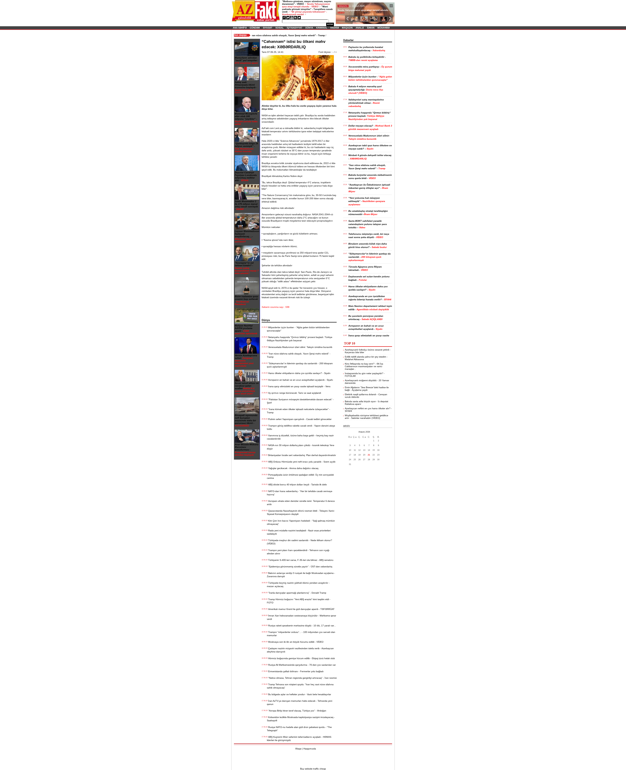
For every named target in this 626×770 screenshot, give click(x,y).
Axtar (330, 24)
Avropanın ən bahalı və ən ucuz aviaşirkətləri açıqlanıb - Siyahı (300, 380)
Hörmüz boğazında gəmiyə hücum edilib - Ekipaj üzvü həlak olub (301, 658)
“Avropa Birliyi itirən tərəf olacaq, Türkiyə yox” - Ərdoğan (296, 710)
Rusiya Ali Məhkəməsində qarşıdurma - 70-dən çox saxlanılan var (301, 665)
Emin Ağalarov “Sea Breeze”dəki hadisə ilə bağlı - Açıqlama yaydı (367, 388)
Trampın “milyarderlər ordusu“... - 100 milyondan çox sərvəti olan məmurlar (301, 634)
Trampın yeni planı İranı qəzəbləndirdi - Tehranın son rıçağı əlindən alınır (298, 552)
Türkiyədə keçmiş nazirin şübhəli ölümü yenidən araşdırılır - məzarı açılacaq (298, 584)
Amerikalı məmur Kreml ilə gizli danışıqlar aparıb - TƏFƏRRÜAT (301, 609)
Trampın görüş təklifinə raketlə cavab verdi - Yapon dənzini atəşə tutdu (301, 427)
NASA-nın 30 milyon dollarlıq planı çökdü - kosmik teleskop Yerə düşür (300, 447)
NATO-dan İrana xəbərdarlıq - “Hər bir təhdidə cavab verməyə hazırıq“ (299, 493)
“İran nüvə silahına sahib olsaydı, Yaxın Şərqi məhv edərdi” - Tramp (298, 355)
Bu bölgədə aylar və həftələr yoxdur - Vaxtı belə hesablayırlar (299, 694)
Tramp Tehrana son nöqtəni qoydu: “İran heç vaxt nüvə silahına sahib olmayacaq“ (300, 686)
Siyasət (267, 27)
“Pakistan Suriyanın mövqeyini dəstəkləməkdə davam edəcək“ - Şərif (300, 401)
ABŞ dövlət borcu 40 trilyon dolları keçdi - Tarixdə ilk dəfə (297, 484)
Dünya (309, 27)
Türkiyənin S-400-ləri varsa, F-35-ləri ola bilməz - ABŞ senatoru (300, 560)
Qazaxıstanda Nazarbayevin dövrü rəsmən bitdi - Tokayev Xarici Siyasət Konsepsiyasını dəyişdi (300, 512)
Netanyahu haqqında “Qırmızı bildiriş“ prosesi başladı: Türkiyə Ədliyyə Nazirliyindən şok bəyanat (299, 339)
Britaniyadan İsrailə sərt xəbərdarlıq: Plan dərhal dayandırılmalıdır (301, 455)
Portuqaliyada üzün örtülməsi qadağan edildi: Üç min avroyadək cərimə (300, 476)
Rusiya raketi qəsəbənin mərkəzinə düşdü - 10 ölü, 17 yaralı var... (301, 625)
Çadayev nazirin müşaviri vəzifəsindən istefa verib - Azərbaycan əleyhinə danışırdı (300, 650)
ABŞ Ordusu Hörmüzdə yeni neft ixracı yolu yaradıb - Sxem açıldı (301, 461)
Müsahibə (383, 27)
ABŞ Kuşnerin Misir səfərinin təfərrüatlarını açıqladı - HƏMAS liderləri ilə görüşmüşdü (299, 738)
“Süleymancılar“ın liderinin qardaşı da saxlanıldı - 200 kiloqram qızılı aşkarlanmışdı (300, 365)
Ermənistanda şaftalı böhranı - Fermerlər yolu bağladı (295, 671)
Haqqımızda (309, 748)
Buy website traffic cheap (313, 768)
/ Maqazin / (343, 6)
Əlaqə (298, 748)
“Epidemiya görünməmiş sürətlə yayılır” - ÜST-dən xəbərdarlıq (299, 566)
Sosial (279, 27)
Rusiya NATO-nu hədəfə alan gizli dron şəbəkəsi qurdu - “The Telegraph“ (299, 729)
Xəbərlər (348, 40)
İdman (370, 27)
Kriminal (321, 27)
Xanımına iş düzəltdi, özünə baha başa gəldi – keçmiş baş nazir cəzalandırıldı (300, 437)
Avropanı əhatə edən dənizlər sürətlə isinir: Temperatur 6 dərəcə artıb (301, 503)
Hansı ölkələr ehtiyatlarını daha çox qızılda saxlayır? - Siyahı (298, 373)
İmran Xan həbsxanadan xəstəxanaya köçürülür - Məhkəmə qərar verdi (301, 617)
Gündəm (255, 27)
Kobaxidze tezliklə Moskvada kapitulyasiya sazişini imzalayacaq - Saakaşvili (301, 719)
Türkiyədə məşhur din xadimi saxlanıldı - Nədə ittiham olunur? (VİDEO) (299, 542)
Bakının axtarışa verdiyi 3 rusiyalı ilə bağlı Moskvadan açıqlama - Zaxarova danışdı (301, 575)
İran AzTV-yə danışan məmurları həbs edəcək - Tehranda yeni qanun (299, 702)
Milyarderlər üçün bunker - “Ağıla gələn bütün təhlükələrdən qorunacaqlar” (298, 329)
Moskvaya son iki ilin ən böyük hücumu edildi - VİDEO (295, 642)
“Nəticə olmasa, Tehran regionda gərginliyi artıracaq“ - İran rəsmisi (302, 678)
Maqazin (347, 27)
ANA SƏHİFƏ (240, 27)
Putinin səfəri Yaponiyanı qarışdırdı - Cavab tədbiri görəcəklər (299, 419)
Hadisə (334, 27)
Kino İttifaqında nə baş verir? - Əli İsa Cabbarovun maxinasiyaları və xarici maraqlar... (364, 366)
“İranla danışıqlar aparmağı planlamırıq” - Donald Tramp (296, 592)
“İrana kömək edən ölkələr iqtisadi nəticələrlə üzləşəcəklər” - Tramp (298, 411)
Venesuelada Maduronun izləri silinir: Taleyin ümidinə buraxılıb (299, 347)
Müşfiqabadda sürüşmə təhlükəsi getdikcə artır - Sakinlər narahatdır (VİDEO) (366, 416)
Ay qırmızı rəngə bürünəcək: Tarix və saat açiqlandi (294, 393)
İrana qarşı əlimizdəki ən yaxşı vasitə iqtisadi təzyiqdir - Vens (298, 386)
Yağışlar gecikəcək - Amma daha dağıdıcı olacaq (292, 468)
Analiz (360, 27)
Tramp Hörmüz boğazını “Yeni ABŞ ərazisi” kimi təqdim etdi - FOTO (298, 601)
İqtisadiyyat (294, 27)
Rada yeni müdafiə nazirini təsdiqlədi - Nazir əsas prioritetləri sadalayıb (299, 532)
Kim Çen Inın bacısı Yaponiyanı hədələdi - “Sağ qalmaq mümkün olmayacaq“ (301, 522)
